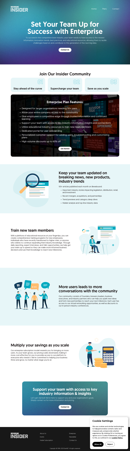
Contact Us (65, 50)
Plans (104, 9)
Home (94, 9)
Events (42, 437)
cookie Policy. (117, 438)
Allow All (98, 444)
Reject (110, 444)
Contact (115, 9)
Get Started (65, 149)
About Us (43, 433)
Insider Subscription (46, 440)
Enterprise (72, 433)
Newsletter (72, 437)
